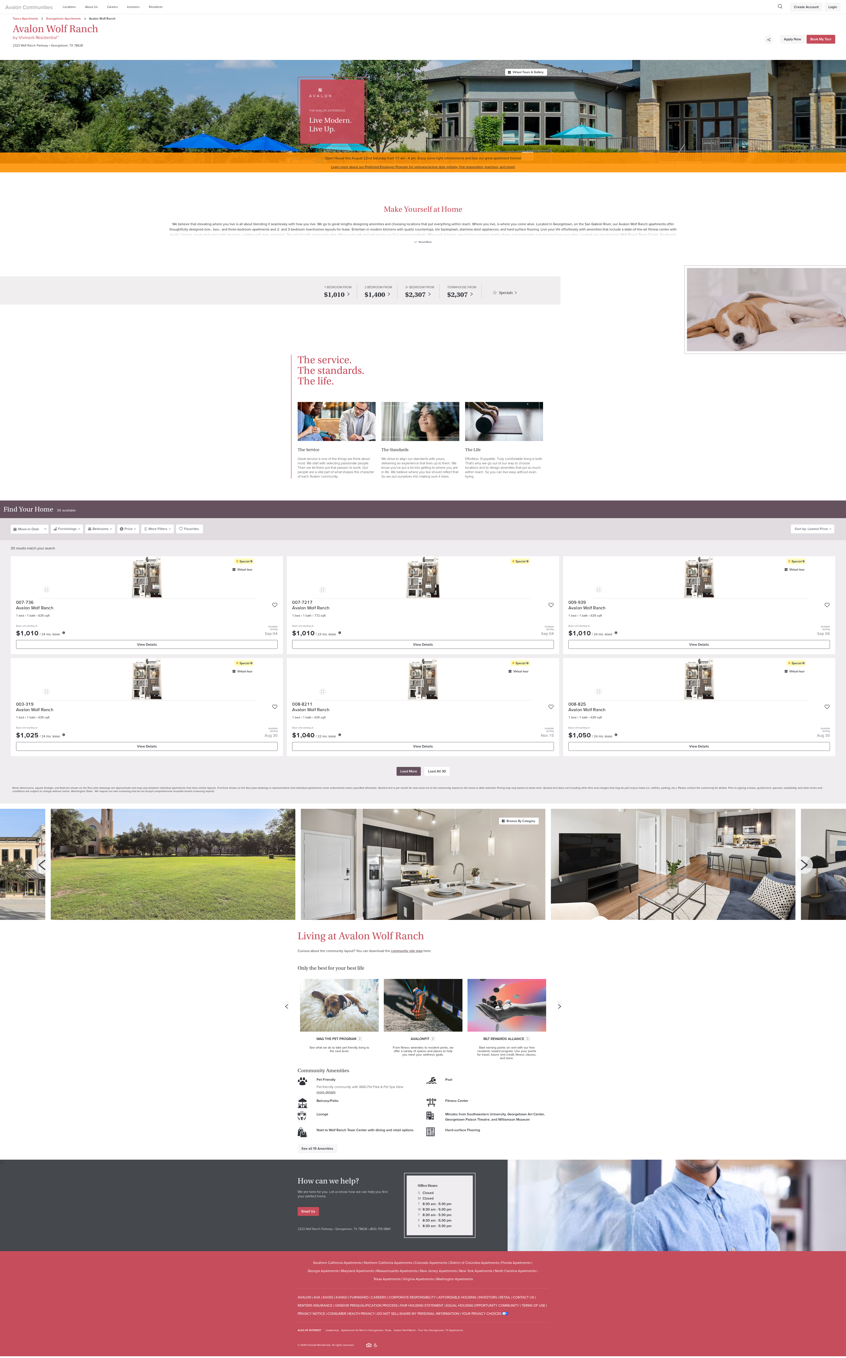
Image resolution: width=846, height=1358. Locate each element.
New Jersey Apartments (438, 1270)
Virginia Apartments (418, 1278)
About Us (91, 7)
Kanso (341, 1297)
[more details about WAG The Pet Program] (359, 1038)
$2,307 (415, 295)
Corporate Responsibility (412, 1297)
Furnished (359, 1297)
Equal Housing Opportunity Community (482, 1305)
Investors (133, 7)
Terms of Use (533, 1305)
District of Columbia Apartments (474, 1262)
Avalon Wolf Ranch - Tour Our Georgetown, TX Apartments (428, 1330)
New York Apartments (475, 1270)
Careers (112, 7)
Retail (504, 1297)
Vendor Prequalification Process (366, 1305)
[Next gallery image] (804, 865)
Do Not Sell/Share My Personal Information (418, 1313)
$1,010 (334, 295)
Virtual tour (244, 569)
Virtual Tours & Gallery (528, 72)
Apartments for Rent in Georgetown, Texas (366, 1330)
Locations (69, 7)
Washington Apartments (454, 1278)
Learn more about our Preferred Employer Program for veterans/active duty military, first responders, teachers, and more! (423, 166)
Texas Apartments (25, 18)
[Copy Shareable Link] (768, 39)
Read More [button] (425, 242)
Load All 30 (437, 771)
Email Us (308, 1211)
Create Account (806, 6)
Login (832, 6)
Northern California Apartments (388, 1262)
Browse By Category (520, 821)
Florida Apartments (516, 1262)
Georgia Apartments (323, 1270)
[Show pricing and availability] (63, 632)
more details (326, 1092)
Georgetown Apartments (63, 18)
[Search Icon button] (780, 6)
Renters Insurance (315, 1305)
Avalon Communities (29, 7)
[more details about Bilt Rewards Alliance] (527, 1038)
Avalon (304, 1297)
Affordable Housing (457, 1297)
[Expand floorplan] (46, 590)
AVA (317, 1297)
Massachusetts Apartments (396, 1270)
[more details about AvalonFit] (433, 1038)
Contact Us (523, 1297)
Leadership (332, 1330)
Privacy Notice (311, 1313)
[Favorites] (275, 605)
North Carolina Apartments (515, 1270)
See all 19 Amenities (317, 1148)
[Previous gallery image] (42, 865)
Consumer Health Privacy (351, 1313)
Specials (506, 292)
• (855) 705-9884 (379, 1229)
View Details (147, 644)
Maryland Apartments (357, 1270)
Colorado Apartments (430, 1262)
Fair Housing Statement (421, 1305)
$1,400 (375, 295)
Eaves (328, 1297)
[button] (70, 7)
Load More (408, 771)
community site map (407, 950)
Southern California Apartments (337, 1262)
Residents (156, 7)
